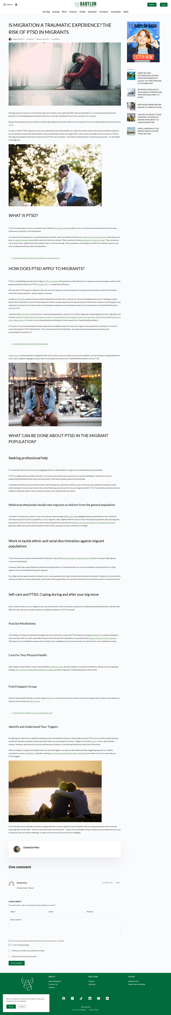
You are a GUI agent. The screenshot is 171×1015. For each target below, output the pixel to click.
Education (92, 12)
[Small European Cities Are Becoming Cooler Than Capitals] (131, 131)
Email (51, 912)
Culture (91, 981)
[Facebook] (63, 998)
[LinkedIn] (89, 998)
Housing (55, 12)
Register (152, 5)
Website (90, 912)
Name (13, 912)
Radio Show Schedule (136, 984)
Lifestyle (45, 39)
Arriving (46, 12)
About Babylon (55, 981)
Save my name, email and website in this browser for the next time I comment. (38, 941)
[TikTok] (81, 998)
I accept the (20, 945)
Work (64, 12)
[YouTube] (107, 998)
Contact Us (53, 984)
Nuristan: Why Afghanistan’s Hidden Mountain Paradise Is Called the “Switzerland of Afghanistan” (150, 78)
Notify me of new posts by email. (24, 956)
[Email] (98, 998)
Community (116, 12)
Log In (164, 5)
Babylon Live (133, 981)
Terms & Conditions (79, 1010)
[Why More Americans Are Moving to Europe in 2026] (131, 106)
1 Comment (55, 39)
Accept (11, 1006)
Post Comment (16, 963)
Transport (103, 12)
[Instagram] (72, 998)
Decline (21, 1006)
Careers (52, 987)
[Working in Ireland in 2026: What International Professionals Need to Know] (131, 92)
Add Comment (16, 920)
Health (82, 12)
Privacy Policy (24, 945)
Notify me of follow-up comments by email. (28, 951)
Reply (118, 882)
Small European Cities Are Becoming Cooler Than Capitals (148, 131)
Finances (73, 12)
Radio (125, 12)
